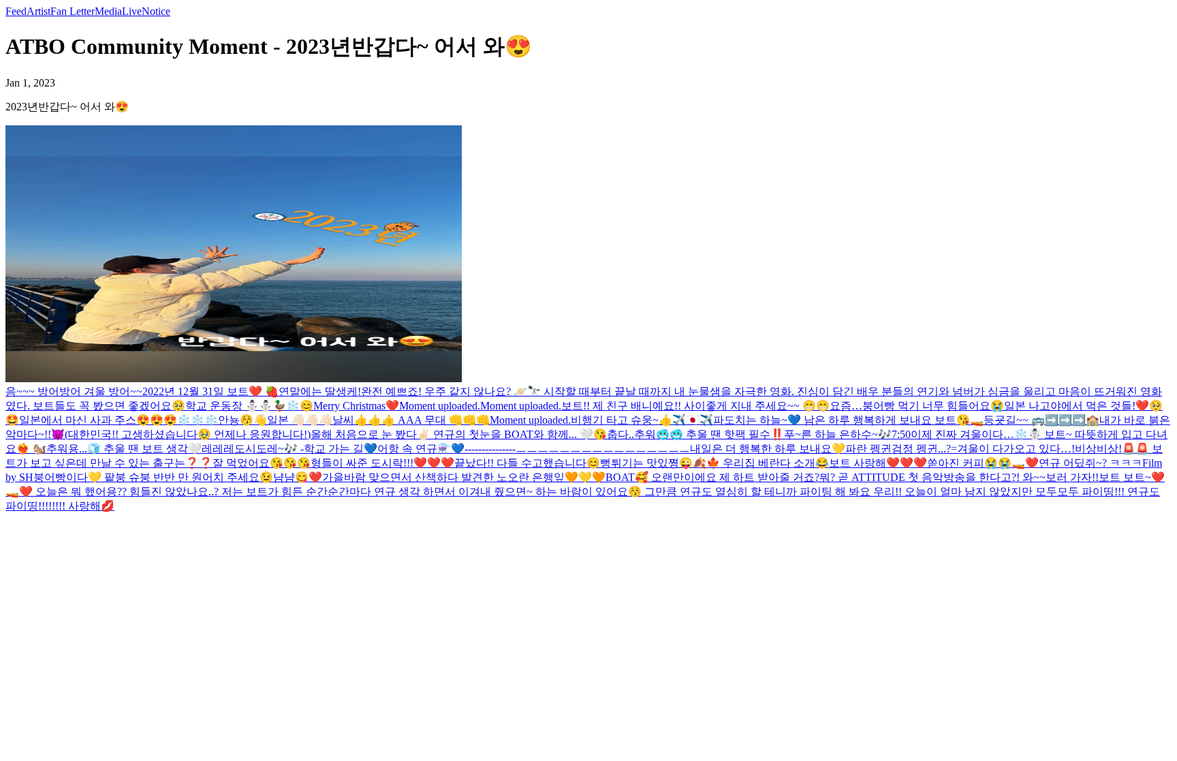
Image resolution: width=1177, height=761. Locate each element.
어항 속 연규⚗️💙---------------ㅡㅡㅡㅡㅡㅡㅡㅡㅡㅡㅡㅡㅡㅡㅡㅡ (533, 448)
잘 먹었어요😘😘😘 (262, 463)
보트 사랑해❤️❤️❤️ (878, 463)
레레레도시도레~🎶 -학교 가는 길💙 (289, 448)
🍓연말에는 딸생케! (311, 391)
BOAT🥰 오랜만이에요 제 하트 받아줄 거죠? (712, 477)
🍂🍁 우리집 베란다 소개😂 (761, 463)
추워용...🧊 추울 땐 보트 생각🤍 (124, 448)
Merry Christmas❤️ (356, 405)
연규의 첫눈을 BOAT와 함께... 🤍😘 (520, 434)
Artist (38, 11)
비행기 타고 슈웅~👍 (621, 420)
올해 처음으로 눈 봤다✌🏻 (372, 434)
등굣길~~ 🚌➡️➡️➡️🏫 (1041, 420)
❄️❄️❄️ (197, 420)
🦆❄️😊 (292, 405)
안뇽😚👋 (242, 420)
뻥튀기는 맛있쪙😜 (646, 463)
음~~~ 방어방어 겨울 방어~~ (73, 391)
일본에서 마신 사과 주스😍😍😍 (98, 420)
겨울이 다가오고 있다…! (1016, 448)
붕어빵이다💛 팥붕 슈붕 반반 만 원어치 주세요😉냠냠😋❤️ (177, 477)
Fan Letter (72, 11)
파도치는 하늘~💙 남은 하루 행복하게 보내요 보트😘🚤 (848, 420)
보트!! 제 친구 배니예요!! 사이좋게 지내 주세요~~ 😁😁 (695, 405)
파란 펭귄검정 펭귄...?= (901, 448)
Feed (16, 11)
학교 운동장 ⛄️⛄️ (228, 405)
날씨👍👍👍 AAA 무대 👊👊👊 (411, 420)
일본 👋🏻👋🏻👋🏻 (299, 420)
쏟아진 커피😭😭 (969, 463)
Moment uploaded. (439, 405)
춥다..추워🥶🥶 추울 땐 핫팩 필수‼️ (695, 434)
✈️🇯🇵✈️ (692, 420)
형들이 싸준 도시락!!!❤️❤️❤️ (382, 463)
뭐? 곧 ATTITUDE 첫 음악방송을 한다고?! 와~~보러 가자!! (959, 477)
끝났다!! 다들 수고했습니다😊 (527, 463)
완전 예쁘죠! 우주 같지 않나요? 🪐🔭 (451, 391)
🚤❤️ (1025, 463)
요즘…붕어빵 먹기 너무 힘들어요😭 (917, 405)
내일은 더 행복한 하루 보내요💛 (767, 448)
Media (108, 11)
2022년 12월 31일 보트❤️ (202, 391)
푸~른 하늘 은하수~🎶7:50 (847, 434)
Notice (156, 11)
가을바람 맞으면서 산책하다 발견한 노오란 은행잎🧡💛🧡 (464, 477)
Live (132, 11)
